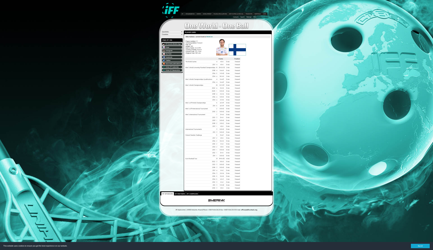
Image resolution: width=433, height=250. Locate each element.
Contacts (235, 17)
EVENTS (199, 14)
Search (242, 17)
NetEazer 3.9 (222, 218)
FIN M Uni (209, 37)
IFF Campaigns (192, 194)
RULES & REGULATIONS (220, 14)
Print (254, 17)
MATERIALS (258, 14)
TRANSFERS (249, 14)
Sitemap (248, 17)
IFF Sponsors (167, 194)
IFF (182, 14)
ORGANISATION (190, 14)
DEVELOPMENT (207, 14)
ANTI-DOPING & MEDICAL (236, 14)
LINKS (264, 14)
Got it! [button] (420, 246)
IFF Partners (180, 194)
